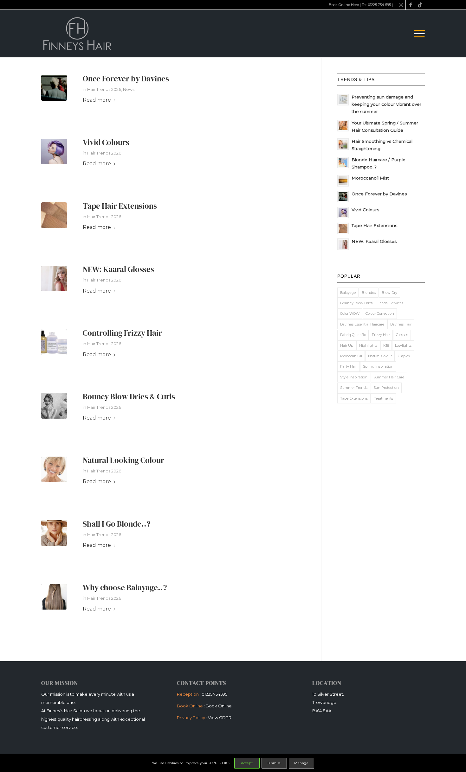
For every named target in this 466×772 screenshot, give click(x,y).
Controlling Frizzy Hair (122, 332)
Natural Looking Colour (123, 460)
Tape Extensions (354, 398)
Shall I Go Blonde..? (117, 523)
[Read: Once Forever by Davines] (343, 196)
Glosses (402, 334)
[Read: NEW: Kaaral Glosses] (343, 244)
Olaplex (404, 356)
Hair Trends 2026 (104, 89)
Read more (97, 100)
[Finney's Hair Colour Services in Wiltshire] (54, 151)
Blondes (369, 292)
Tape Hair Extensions (120, 205)
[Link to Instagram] (400, 4)
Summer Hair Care (388, 377)
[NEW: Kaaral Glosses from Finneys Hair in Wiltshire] (54, 278)
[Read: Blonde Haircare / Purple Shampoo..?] (343, 162)
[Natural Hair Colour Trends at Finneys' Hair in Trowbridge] (54, 469)
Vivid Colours (106, 142)
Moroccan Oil (351, 356)
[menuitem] (417, 33)
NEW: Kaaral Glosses (118, 269)
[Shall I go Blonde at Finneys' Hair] (54, 533)
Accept (247, 763)
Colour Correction (380, 313)
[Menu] (417, 33)
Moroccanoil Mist (370, 177)
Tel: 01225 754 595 (376, 5)
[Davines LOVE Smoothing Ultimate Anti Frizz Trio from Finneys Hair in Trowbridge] (54, 342)
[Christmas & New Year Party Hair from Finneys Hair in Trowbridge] (54, 406)
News (128, 89)
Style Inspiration (353, 377)
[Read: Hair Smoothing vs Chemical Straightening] (343, 144)
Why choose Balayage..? (125, 587)
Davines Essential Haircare (362, 324)
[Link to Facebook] (410, 4)
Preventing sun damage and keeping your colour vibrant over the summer (386, 104)
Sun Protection (386, 387)
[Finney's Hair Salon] (78, 33)
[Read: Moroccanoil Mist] (343, 181)
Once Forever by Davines (126, 78)
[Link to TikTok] (420, 4)
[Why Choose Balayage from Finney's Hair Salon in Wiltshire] (54, 597)
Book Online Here (344, 5)
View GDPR (219, 717)
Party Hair (348, 366)
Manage (301, 763)
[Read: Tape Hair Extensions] (343, 228)
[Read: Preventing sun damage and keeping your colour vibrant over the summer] (343, 99)
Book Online (219, 705)
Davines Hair (400, 324)
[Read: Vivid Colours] (343, 212)
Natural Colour (380, 356)
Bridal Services (391, 303)
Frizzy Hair (381, 334)
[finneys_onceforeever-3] (54, 88)
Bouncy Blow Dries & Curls (129, 396)
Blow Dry (389, 292)
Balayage (348, 292)
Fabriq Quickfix (353, 334)
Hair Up (346, 345)
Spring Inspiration (378, 366)
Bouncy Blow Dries (356, 303)
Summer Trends (353, 387)
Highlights (368, 345)
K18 (386, 345)
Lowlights (403, 345)
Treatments (383, 398)
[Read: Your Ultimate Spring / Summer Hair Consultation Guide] (343, 125)
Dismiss (274, 763)
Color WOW (349, 313)
